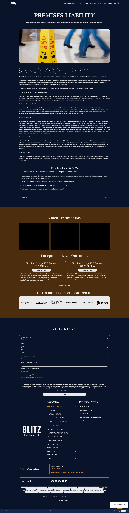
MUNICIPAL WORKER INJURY (58, 433)
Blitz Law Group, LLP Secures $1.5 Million (41, 264)
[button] (110, 3)
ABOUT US (51, 451)
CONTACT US (52, 455)
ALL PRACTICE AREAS (55, 444)
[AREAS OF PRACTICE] (75, 407)
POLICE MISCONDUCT (56, 437)
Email (22, 343)
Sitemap (75, 498)
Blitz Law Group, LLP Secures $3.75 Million (87, 264)
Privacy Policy (55, 498)
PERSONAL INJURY (54, 410)
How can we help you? (27, 375)
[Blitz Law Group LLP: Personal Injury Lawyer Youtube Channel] (66, 481)
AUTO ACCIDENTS (54, 414)
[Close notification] (126, 503)
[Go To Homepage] (13, 3)
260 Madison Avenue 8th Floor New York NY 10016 (67, 472)
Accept (123, 511)
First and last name (26, 337)
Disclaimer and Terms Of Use (65, 498)
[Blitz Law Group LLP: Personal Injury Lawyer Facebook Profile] (56, 481)
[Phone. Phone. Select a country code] (22, 352)
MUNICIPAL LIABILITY (55, 429)
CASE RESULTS (52, 448)
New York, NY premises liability (87, 96)
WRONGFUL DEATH (55, 440)
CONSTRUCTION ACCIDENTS (58, 422)
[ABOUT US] (75, 451)
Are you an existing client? (28, 356)
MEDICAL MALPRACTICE (56, 418)
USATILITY (67, 500)
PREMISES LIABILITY (55, 425)
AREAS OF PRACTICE (55, 407)
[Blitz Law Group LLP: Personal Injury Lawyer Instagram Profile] (59, 481)
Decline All (116, 511)
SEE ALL (83, 421)
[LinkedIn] (52, 481)
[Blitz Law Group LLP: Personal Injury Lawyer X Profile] (63, 481)
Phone (22, 349)
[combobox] (64, 365)
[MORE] (75, 458)
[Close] (127, 511)
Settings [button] (110, 511)
